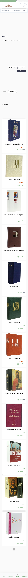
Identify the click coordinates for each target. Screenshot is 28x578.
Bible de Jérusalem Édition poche (14, 215)
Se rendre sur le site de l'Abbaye (7, 1)
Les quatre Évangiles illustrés (14, 144)
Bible (14, 40)
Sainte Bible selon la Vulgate (14, 393)
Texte (18, 40)
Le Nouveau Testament (14, 429)
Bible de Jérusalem (14, 179)
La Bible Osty (14, 286)
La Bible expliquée (14, 537)
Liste (23, 67)
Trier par (4, 91)
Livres (9, 40)
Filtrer (21, 71)
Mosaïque (13, 67)
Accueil (4, 40)
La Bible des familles (14, 465)
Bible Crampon (14, 501)
